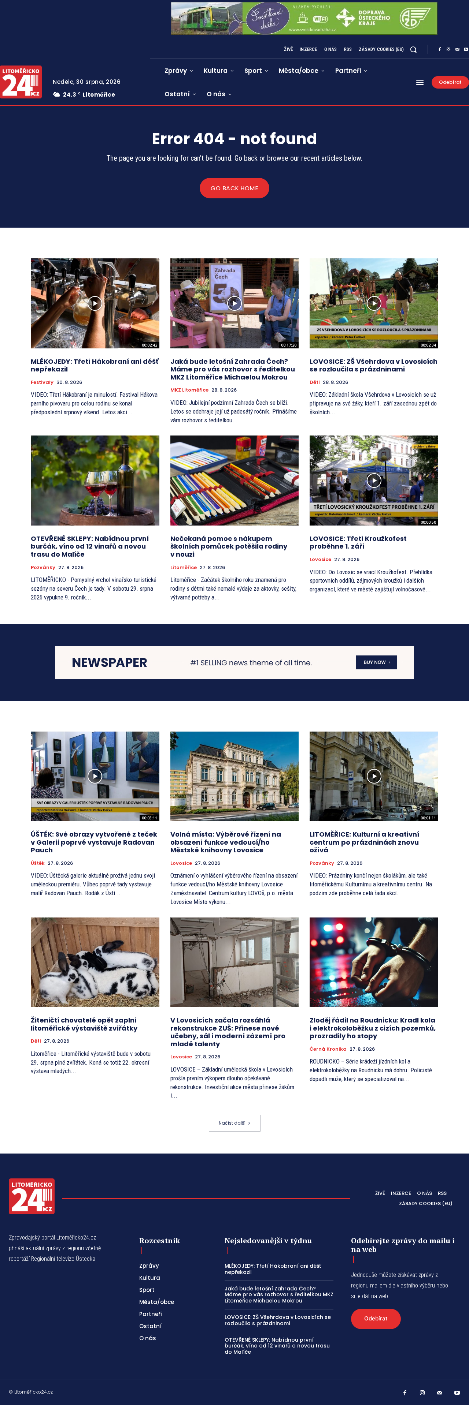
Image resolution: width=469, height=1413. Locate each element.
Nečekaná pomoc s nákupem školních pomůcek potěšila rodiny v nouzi (228, 546)
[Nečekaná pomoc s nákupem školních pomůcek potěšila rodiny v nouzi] (234, 480)
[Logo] (32, 1196)
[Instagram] (448, 49)
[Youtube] (457, 1393)
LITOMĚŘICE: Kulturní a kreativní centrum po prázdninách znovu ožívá (364, 842)
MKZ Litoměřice (189, 390)
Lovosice (320, 559)
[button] (413, 49)
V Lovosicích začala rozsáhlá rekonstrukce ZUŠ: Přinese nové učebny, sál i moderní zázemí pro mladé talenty (227, 1032)
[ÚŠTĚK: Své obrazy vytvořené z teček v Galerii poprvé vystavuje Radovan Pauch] (95, 776)
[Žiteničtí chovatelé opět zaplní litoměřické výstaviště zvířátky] (95, 962)
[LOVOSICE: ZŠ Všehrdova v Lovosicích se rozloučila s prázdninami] (374, 303)
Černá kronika (328, 1049)
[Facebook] (439, 49)
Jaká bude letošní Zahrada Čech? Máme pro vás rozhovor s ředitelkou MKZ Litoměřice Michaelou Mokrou (232, 369)
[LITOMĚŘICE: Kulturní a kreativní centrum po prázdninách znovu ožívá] (374, 776)
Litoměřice (183, 568)
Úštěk (38, 863)
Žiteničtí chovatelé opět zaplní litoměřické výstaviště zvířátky (84, 1024)
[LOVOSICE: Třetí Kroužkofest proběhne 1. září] (374, 480)
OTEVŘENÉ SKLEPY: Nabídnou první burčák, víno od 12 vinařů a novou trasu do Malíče (90, 546)
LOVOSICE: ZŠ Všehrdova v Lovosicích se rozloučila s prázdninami (373, 365)
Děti (315, 382)
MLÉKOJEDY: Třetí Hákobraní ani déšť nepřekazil (94, 365)
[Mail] (457, 49)
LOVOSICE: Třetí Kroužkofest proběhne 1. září (358, 542)
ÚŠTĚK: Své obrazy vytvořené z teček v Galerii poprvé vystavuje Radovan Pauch (94, 842)
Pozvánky (43, 568)
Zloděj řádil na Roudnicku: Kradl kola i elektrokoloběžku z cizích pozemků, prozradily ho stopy (373, 1028)
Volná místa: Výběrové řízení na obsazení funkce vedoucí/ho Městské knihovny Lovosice (225, 842)
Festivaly (42, 382)
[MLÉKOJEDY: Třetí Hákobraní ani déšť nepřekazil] (95, 303)
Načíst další (232, 1123)
